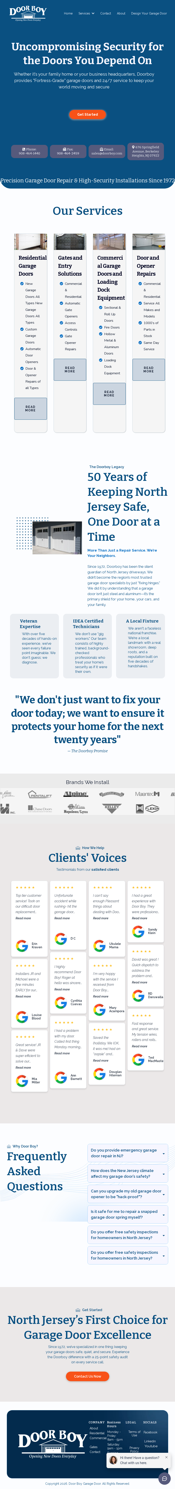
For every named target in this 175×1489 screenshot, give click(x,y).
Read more (23, 918)
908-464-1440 (29, 153)
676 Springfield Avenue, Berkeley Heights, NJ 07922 (145, 151)
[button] (92, 13)
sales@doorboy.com (107, 153)
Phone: (31, 149)
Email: (109, 149)
